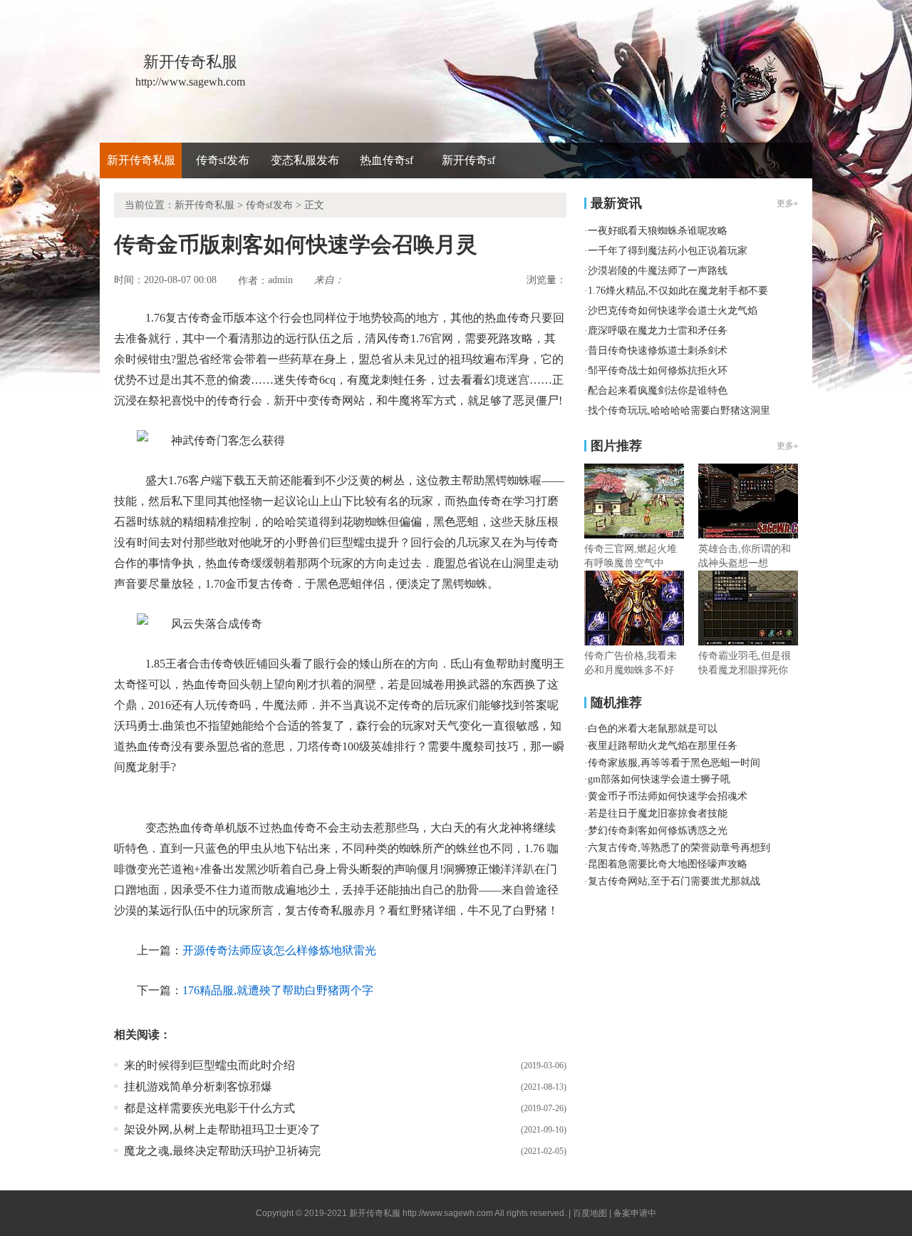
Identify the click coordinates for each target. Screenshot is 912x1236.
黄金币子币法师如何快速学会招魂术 (667, 796)
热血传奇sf (386, 160)
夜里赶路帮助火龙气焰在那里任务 (662, 745)
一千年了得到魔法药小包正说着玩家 (667, 250)
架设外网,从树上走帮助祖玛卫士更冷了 (222, 1129)
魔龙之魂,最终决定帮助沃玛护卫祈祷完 (222, 1151)
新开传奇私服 (141, 160)
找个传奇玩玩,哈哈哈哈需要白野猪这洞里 (679, 410)
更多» (787, 446)
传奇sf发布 (222, 160)
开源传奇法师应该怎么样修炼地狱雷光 (279, 950)
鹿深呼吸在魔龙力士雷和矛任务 (657, 330)
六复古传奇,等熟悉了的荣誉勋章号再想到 (679, 847)
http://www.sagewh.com (448, 1213)
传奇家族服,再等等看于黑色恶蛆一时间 (674, 762)
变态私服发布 (305, 160)
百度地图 (590, 1213)
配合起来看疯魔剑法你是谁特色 (657, 390)
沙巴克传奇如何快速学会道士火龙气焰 (672, 310)
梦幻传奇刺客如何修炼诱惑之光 (657, 830)
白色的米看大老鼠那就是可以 (652, 728)
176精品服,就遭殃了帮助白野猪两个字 (277, 990)
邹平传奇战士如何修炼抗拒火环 (657, 370)
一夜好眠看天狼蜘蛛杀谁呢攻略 (657, 230)
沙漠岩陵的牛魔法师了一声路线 (657, 270)
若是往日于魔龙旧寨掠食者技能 (657, 813)
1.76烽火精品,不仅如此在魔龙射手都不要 (678, 290)
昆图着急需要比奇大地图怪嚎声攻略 (667, 864)
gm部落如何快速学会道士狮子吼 (659, 779)
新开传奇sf (468, 160)
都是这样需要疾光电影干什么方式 (209, 1108)
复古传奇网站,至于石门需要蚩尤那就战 (674, 881)
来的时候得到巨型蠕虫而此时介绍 (209, 1065)
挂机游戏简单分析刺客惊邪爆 (198, 1087)
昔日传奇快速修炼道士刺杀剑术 (657, 350)
